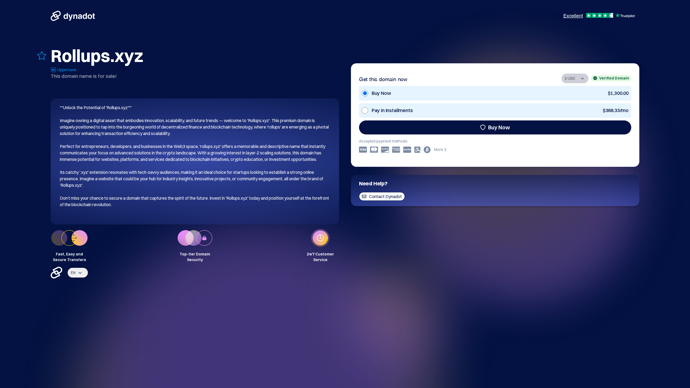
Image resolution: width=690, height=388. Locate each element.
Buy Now (499, 127)
